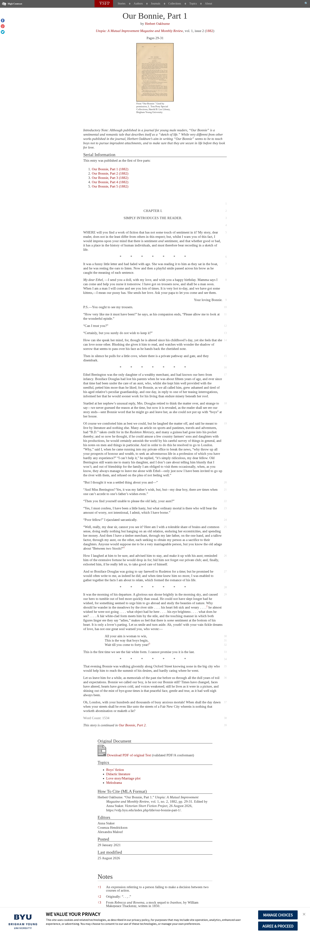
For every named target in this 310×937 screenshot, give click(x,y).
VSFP (104, 3)
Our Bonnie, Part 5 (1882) (110, 186)
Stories (121, 3)
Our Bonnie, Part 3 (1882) (110, 178)
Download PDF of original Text (128, 755)
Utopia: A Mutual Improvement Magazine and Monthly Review (139, 31)
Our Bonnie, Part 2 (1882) (110, 173)
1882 (209, 31)
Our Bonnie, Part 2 (132, 725)
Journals (155, 3)
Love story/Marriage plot (123, 778)
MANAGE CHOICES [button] (278, 914)
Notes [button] (105, 876)
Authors (138, 3)
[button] (124, 548)
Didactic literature (118, 774)
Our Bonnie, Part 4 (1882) (110, 182)
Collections (174, 3)
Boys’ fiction (115, 770)
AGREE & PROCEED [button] (277, 926)
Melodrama (114, 783)
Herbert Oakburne (157, 24)
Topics (193, 3)
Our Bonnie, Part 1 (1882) (110, 169)
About (208, 3)
